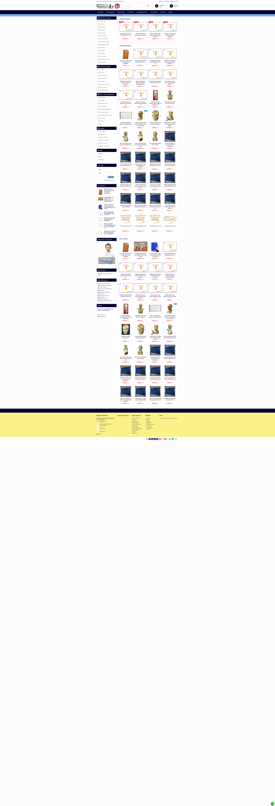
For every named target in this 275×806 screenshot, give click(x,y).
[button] (99, 253)
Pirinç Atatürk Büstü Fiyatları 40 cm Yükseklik (155, 144)
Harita (99, 434)
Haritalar (101, 128)
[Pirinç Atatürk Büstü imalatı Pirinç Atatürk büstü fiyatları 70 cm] (140, 136)
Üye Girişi (163, 12)
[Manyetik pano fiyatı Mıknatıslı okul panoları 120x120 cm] (155, 74)
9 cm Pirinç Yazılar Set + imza (126, 226)
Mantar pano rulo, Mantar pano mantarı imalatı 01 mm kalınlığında (126, 62)
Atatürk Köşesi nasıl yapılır (104, 295)
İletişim (160, 6)
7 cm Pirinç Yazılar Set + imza (140, 226)
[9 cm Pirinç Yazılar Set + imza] (126, 219)
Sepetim (134, 419)
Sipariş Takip (121, 12)
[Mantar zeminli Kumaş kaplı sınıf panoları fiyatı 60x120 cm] (140, 198)
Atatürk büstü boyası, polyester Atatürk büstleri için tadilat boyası (155, 103)
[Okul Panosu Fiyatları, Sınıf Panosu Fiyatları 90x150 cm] (126, 177)
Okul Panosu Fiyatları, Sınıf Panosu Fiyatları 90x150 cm (125, 185)
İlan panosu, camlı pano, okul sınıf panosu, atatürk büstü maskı (110, 1)
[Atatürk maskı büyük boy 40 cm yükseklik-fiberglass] (155, 115)
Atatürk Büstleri (101, 293)
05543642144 (102, 428)
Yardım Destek (135, 430)
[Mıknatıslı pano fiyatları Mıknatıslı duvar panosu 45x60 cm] (140, 95)
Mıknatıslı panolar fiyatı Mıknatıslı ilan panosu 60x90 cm (125, 103)
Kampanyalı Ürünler (142, 12)
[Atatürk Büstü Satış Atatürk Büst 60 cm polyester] (170, 95)
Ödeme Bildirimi (135, 422)
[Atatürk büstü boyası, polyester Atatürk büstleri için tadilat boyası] (155, 95)
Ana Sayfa (100, 12)
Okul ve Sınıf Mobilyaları (106, 94)
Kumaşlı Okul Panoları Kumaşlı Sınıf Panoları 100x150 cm (169, 145)
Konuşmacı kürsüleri (103, 287)
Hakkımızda (148, 422)
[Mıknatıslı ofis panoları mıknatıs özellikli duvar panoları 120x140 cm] (170, 26)
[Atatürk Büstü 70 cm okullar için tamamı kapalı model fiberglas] (170, 115)
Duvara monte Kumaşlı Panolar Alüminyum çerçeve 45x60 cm (170, 207)
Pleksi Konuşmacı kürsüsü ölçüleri (105, 285)
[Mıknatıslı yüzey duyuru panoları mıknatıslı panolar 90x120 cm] (170, 74)
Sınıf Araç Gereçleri (105, 66)
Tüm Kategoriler (110, 12)
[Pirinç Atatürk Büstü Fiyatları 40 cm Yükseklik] (155, 136)
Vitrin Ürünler (154, 12)
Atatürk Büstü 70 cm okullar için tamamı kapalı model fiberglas (170, 124)
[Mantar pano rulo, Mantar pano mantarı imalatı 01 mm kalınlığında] (126, 53)
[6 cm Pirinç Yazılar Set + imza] (155, 219)
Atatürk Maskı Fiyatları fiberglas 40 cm (125, 337)
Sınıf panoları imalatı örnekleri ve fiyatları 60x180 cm (126, 206)
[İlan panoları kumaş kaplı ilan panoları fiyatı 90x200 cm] (155, 157)
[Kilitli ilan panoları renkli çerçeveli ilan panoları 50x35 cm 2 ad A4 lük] (155, 246)
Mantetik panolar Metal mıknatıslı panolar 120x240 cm (109, 219)
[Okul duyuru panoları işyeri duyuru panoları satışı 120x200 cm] (140, 157)
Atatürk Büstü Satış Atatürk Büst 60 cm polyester (170, 102)
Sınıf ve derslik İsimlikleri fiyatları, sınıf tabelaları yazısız (126, 123)
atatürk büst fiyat (102, 297)
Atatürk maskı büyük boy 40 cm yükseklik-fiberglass (155, 123)
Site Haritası (148, 428)
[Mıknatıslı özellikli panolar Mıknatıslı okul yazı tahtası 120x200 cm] (141, 26)
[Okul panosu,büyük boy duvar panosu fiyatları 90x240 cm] (126, 157)
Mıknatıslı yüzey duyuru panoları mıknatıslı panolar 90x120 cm (170, 83)
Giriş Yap (168, 1)
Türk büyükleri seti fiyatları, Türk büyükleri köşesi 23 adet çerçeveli (140, 255)
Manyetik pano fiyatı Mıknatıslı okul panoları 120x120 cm (155, 82)
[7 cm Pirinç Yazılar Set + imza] (140, 219)
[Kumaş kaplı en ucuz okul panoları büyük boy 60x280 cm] (155, 177)
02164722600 (102, 431)
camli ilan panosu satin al (104, 299)
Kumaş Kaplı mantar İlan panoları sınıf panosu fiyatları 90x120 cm (140, 186)
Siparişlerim (161, 6)
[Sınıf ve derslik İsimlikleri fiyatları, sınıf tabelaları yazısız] (126, 115)
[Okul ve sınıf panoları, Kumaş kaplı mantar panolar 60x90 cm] (155, 198)
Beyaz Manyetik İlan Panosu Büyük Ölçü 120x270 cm (109, 213)
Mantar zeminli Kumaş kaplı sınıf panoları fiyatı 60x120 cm (140, 206)
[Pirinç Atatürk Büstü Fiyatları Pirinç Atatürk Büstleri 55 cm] (126, 136)
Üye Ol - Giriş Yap (135, 418)
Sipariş (133, 431)
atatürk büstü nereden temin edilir (105, 300)
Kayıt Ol (161, 1)
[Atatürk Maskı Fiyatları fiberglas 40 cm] (126, 329)
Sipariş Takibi (135, 421)
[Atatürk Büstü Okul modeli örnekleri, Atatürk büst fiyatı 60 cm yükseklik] (140, 115)
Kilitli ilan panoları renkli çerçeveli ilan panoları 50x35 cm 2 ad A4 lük (155, 255)
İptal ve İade (134, 425)
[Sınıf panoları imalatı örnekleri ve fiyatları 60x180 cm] (126, 198)
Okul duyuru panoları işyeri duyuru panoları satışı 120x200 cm (140, 165)
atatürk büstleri (101, 290)
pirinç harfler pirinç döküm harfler (105, 288)
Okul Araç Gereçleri (105, 18)
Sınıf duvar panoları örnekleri (104, 283)
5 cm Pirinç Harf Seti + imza (170, 226)
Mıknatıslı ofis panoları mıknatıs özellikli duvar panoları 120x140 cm (170, 35)
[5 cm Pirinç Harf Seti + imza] (170, 219)
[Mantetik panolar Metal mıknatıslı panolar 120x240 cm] (126, 26)
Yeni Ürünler (130, 12)
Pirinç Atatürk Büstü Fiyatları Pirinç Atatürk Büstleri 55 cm (126, 144)
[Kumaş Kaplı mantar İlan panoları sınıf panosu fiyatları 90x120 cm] (140, 177)
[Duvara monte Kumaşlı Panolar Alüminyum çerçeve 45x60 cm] (170, 198)
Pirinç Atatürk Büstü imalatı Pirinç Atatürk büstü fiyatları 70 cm (140, 145)
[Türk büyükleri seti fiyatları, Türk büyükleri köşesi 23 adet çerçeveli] (140, 246)
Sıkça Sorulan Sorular (136, 424)
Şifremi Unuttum (175, 1)
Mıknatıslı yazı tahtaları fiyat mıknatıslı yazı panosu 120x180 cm (109, 232)
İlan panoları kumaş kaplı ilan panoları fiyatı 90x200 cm (155, 165)
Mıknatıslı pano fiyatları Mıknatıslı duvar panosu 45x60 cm (140, 103)
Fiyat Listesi (134, 433)
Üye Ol (113, 180)
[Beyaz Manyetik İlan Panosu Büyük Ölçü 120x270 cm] (140, 53)
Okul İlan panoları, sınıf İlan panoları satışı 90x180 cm (170, 165)
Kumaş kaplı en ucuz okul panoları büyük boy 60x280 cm (155, 186)
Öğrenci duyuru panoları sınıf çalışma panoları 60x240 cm (170, 185)
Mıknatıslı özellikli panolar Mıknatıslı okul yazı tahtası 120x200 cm (140, 35)
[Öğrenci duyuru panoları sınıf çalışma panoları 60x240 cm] (170, 177)
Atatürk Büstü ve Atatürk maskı (104, 292)
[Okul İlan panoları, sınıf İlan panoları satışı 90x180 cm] (170, 157)
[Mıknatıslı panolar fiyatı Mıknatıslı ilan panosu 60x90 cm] (126, 95)
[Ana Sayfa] (108, 6)
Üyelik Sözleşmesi (136, 427)
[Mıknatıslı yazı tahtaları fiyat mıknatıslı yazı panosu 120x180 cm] (155, 26)
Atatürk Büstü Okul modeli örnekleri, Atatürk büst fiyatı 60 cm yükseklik (140, 124)
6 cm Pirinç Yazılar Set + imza (155, 226)
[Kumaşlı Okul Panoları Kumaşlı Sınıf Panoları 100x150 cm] (170, 136)
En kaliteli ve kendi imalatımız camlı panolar (168, 418)
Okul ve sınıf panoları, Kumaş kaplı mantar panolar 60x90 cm (155, 207)
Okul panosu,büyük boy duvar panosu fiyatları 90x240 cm (126, 165)
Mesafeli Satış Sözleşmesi (137, 428)
